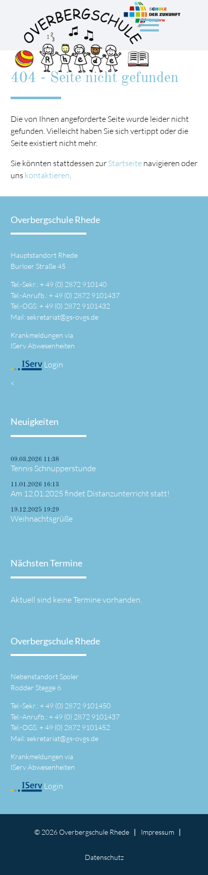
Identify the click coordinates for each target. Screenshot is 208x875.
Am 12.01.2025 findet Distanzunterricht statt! (90, 493)
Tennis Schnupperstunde (53, 468)
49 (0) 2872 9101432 (77, 306)
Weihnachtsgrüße (42, 519)
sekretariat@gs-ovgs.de (62, 317)
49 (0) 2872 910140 (76, 284)
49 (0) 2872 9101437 (87, 295)
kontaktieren (47, 175)
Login (52, 364)
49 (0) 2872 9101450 (78, 705)
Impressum (157, 832)
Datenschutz (104, 857)
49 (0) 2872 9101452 (77, 727)
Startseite (125, 163)
